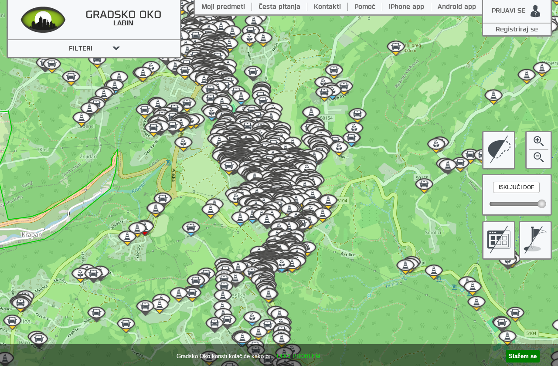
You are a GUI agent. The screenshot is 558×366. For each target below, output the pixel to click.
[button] (516, 187)
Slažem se (523, 356)
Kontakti (327, 6)
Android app (457, 6)
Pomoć (364, 6)
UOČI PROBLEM (298, 356)
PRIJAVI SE (508, 10)
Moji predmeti (223, 6)
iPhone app (406, 6)
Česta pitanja (279, 6)
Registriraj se (517, 29)
